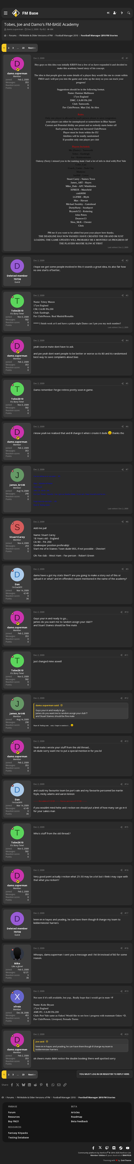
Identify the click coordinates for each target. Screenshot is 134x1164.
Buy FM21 (13, 1121)
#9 (127, 569)
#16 (126, 870)
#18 (126, 948)
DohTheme (126, 1160)
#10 (126, 612)
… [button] (18, 47)
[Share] (122, 58)
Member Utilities (98, 1155)
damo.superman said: (47, 705)
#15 (126, 827)
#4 (127, 340)
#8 (127, 521)
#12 (126, 698)
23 (23, 47)
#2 (127, 260)
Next (31, 47)
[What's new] (121, 13)
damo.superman (15, 29)
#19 (126, 991)
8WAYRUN (127, 1155)
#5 (127, 383)
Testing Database (18, 1137)
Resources (14, 1116)
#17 (126, 913)
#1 (127, 58)
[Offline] (12, 60)
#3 (127, 295)
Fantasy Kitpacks (18, 1132)
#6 (127, 426)
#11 (126, 655)
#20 (126, 1034)
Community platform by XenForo (104, 1152)
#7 (127, 469)
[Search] (128, 13)
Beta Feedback (79, 1121)
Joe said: (40, 1041)
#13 (126, 741)
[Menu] (6, 13)
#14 (126, 784)
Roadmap (76, 1116)
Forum (12, 1112)
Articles (75, 1112)
